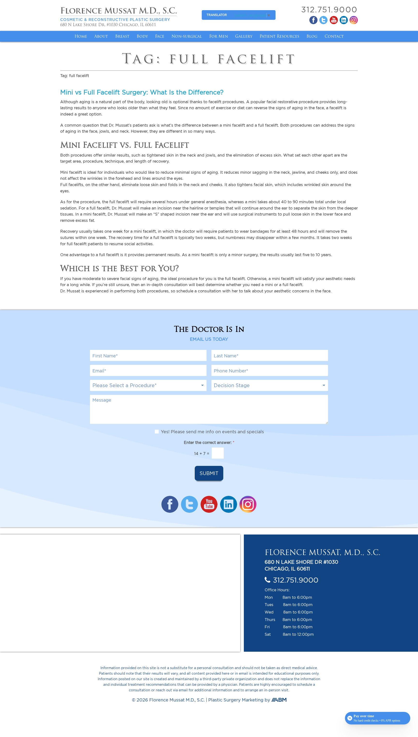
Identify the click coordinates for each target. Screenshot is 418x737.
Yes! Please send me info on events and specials (212, 431)
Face (159, 36)
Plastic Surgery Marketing (235, 700)
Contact (334, 36)
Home (81, 36)
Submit (209, 473)
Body (142, 36)
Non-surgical (187, 36)
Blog (311, 36)
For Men (218, 36)
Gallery (243, 36)
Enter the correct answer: (209, 442)
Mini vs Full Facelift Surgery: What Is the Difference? (142, 92)
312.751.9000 (329, 9)
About (101, 36)
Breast (122, 36)
